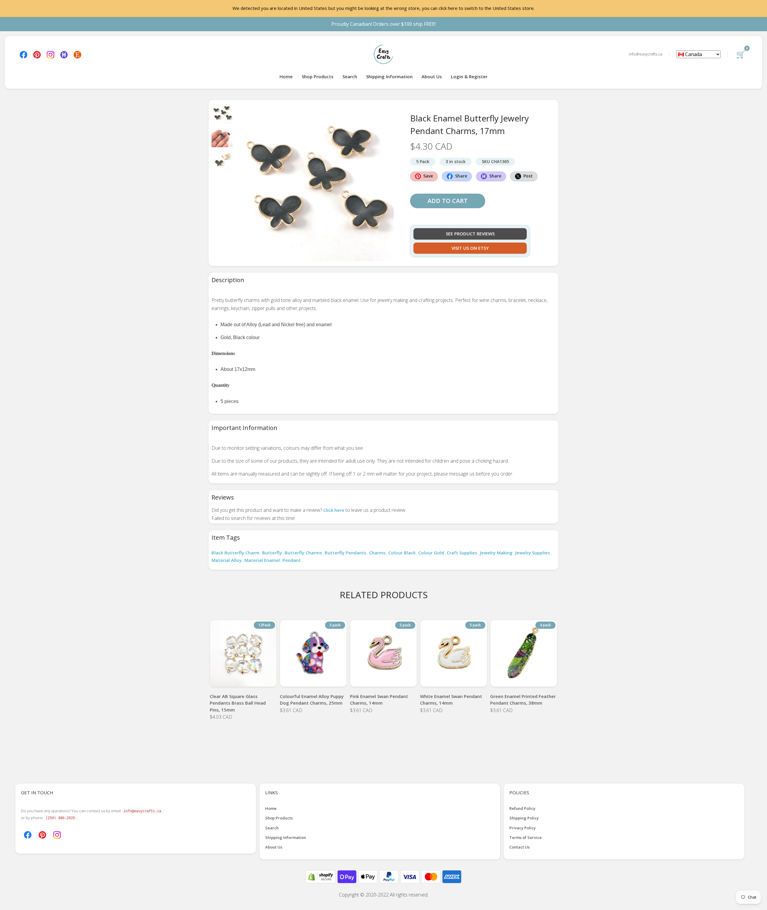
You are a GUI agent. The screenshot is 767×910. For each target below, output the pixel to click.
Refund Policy (522, 808)
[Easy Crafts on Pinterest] (37, 54)
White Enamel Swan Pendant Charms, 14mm (451, 699)
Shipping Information (389, 76)
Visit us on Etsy (470, 248)
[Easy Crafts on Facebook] (23, 54)
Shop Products (317, 76)
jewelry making (496, 553)
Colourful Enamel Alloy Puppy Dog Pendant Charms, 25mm (312, 699)
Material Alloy (227, 560)
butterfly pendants (345, 553)
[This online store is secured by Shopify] (321, 876)
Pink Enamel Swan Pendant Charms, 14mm (379, 699)
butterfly (272, 553)
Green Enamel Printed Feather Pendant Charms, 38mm (523, 699)
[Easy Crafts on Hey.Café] (64, 54)
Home (286, 76)
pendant (292, 560)
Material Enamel (262, 560)
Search (349, 76)
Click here (333, 510)
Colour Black (402, 553)
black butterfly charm (235, 553)
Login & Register (469, 76)
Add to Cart (448, 201)
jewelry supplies (532, 553)
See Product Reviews (470, 234)
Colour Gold (431, 553)
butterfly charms (303, 553)
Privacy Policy (522, 828)
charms (377, 553)
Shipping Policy (524, 818)
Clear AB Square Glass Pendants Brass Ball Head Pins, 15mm (238, 703)
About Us (432, 76)
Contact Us (519, 847)
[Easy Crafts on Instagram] (50, 54)
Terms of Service (525, 837)
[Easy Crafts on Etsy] (77, 54)
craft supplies (462, 553)
